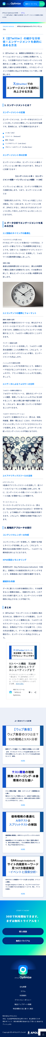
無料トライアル (31, 4)
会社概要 (23, 987)
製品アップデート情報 (23, 1004)
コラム (23, 991)
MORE (23, 761)
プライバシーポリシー (23, 1000)
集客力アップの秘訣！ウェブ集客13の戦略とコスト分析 (22, 749)
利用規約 (23, 995)
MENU (42, 4)
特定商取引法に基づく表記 (23, 1008)
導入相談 (23, 931)
